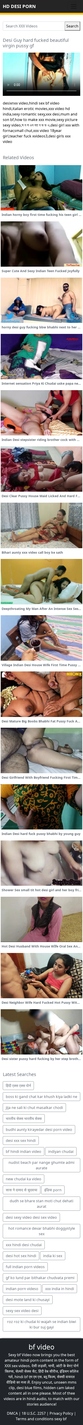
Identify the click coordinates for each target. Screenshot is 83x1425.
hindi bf (21, 1376)
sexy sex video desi (22, 1310)
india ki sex (52, 1255)
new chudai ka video (23, 1178)
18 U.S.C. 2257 (34, 1413)
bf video (41, 1347)
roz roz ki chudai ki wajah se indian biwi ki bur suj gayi (41, 1324)
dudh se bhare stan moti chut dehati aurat (41, 1203)
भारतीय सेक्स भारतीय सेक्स (24, 1118)
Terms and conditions (34, 1418)
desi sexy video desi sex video (31, 1217)
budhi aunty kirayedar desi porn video (39, 1129)
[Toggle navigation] (73, 6)
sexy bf (60, 1418)
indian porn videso (22, 1288)
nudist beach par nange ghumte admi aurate (41, 1165)
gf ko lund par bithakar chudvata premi (40, 1277)
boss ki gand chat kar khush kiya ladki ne (41, 1096)
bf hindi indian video (23, 1151)
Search (72, 26)
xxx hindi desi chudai (24, 1244)
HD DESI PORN (19, 6)
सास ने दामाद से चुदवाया (21, 1189)
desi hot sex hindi (21, 1255)
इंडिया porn (53, 1189)
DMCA (12, 1413)
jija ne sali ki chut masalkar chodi (34, 1107)
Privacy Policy (61, 1413)
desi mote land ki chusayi (28, 1299)
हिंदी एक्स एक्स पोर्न (18, 1085)
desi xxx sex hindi (21, 1140)
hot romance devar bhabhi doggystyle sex (41, 1231)
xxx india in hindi (59, 1288)
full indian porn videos (25, 1266)
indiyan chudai (61, 1151)
